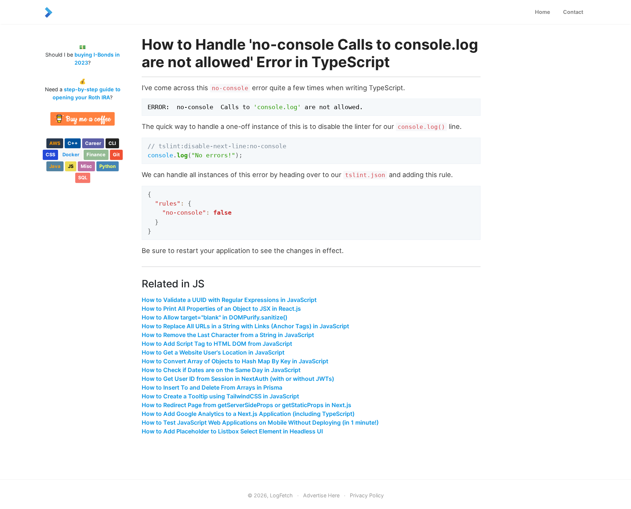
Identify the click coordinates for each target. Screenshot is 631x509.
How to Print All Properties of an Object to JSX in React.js (221, 308)
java (55, 166)
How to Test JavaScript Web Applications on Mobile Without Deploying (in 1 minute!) (260, 422)
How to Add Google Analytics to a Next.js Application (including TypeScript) (248, 413)
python (107, 166)
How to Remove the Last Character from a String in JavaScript (228, 334)
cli (112, 143)
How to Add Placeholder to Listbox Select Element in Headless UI (232, 431)
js (70, 166)
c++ (73, 143)
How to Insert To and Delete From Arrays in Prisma (212, 387)
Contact (573, 12)
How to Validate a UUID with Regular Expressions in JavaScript (229, 299)
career (93, 143)
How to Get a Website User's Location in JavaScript (213, 352)
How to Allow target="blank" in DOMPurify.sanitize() (214, 317)
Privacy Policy (367, 495)
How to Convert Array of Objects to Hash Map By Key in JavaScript (235, 361)
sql (82, 177)
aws (54, 143)
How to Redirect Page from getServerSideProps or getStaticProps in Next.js (246, 405)
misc (86, 166)
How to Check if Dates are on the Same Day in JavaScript (221, 370)
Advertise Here (321, 495)
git (116, 154)
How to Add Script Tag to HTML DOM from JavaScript (217, 343)
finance (96, 154)
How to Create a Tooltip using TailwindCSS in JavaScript (220, 396)
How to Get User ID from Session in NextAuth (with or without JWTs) (238, 378)
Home (542, 12)
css (50, 154)
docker (70, 154)
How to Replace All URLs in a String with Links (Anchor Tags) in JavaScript (245, 326)
